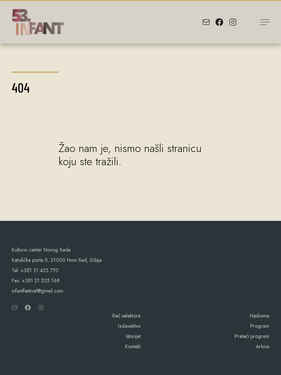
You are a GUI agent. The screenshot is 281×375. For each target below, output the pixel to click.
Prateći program (252, 336)
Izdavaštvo (129, 326)
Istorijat (133, 336)
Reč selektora (126, 315)
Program (259, 326)
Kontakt (132, 346)
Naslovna (259, 315)
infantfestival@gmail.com (37, 290)
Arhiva (262, 346)
